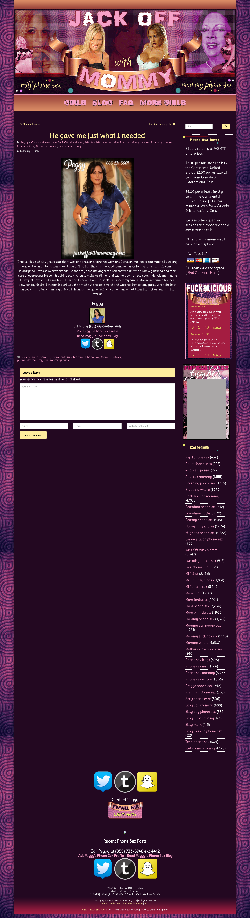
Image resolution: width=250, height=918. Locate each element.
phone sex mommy (30, 360)
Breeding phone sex (200, 483)
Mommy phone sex (162, 142)
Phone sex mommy (46, 146)
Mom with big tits (198, 612)
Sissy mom (193, 724)
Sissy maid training (199, 718)
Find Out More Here (202, 272)
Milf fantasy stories (199, 580)
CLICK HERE (125, 814)
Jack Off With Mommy (71, 142)
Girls (75, 102)
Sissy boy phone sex (200, 711)
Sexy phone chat (198, 698)
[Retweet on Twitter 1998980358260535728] (200, 327)
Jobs (146, 903)
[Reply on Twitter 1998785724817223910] (193, 355)
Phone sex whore (198, 679)
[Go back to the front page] (125, 51)
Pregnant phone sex (200, 692)
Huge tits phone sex (200, 532)
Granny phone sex (199, 520)
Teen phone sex (197, 742)
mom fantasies (62, 357)
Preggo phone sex (199, 686)
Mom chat (193, 593)
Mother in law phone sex (204, 649)
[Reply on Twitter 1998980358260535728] (193, 327)
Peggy (24, 142)
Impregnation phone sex (204, 539)
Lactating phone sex (200, 560)
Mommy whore (25, 146)
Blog (102, 102)
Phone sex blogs (197, 660)
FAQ (126, 102)
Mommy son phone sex (203, 625)
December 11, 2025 (200, 306)
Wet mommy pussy (70, 146)
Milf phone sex (104, 142)
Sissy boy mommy (199, 705)
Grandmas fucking (199, 513)
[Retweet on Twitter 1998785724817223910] (200, 355)
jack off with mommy (36, 357)
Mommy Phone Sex (86, 357)
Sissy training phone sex (203, 731)
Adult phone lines (198, 463)
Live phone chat (197, 567)
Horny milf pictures (199, 526)
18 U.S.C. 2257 (115, 903)
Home (104, 903)
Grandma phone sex (200, 507)
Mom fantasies (122, 142)
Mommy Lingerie (32, 124)
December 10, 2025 (200, 334)
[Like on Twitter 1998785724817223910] (208, 355)
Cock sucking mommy (44, 142)
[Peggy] (97, 315)
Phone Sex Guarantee (133, 903)
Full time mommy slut (160, 124)
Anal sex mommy (198, 476)
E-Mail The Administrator (93, 909)
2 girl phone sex (197, 457)
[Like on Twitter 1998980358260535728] (208, 327)
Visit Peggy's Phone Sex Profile (97, 331)
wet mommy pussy (57, 360)
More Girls (163, 102)
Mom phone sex (141, 142)
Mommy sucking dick (201, 636)
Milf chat (90, 142)
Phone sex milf (196, 666)
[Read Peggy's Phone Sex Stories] (125, 831)
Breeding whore (197, 489)
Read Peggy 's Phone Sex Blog (97, 336)
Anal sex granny (197, 470)
